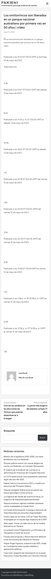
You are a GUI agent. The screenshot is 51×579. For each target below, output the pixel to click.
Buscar (42, 437)
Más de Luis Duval (26, 377)
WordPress (17, 575)
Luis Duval (23, 373)
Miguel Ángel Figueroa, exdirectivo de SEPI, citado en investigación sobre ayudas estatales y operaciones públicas (25, 546)
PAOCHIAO (9, 2)
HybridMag (28, 575)
